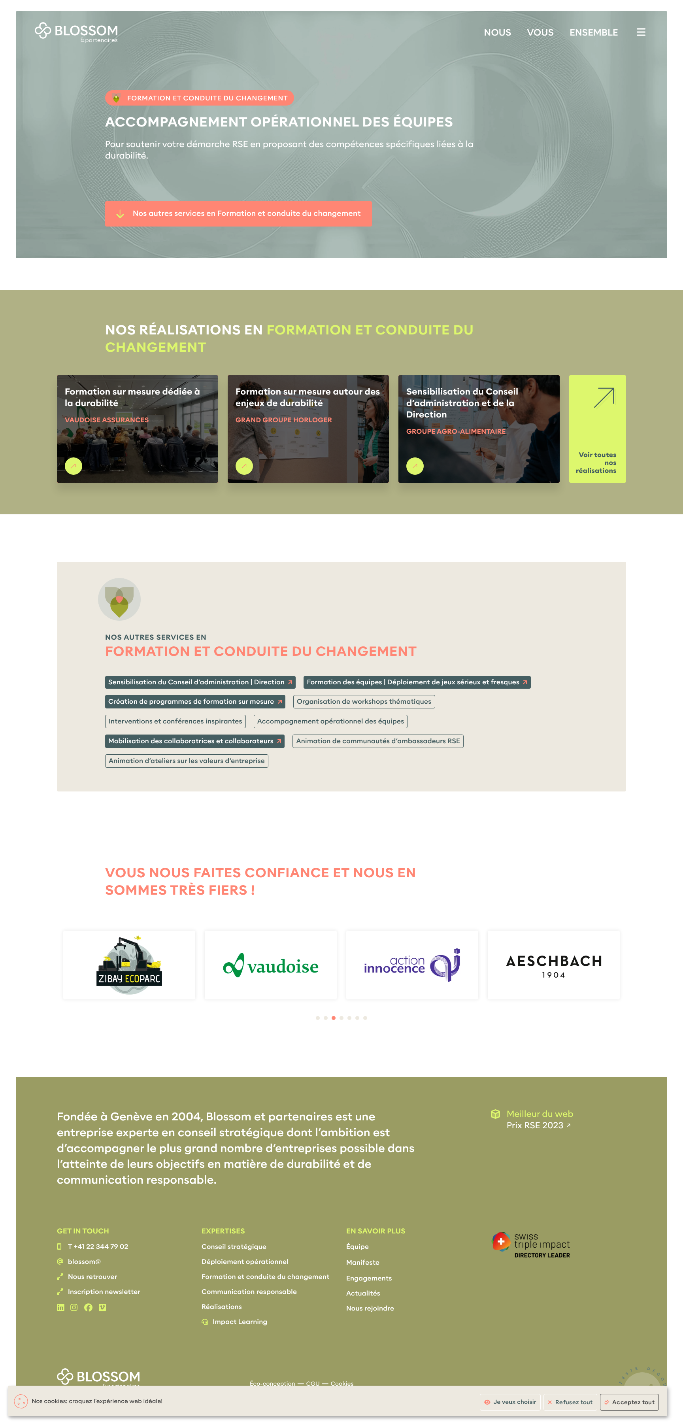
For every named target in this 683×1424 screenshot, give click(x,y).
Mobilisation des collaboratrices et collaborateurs (191, 741)
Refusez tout (574, 1402)
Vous (540, 32)
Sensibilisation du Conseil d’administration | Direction (196, 682)
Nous (497, 32)
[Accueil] (76, 32)
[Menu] (641, 32)
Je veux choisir (515, 1402)
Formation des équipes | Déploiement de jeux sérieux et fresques (413, 682)
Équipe (357, 1247)
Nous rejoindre (370, 1308)
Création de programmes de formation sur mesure (191, 701)
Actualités (363, 1293)
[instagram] (73, 1308)
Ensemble (594, 32)
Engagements (369, 1278)
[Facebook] (88, 1308)
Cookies (342, 1384)
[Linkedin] (60, 1308)
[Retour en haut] (657, 712)
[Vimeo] (102, 1308)
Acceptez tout (633, 1402)
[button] (318, 1018)
